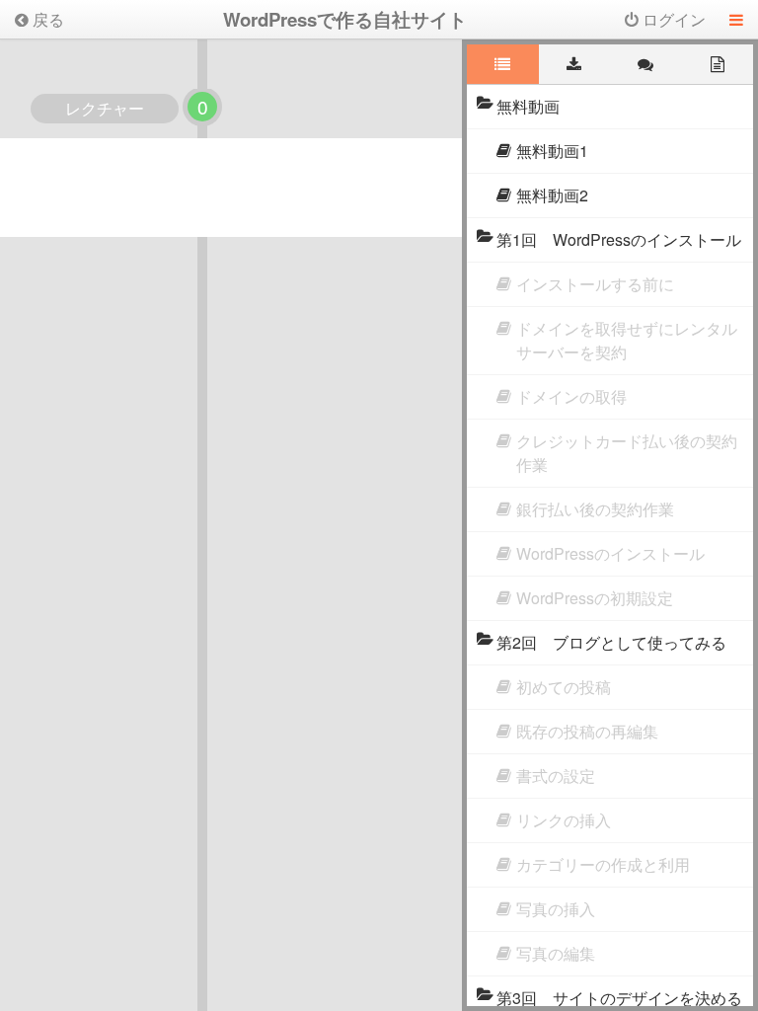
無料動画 (528, 106)
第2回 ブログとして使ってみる (611, 642)
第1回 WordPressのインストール (618, 239)
